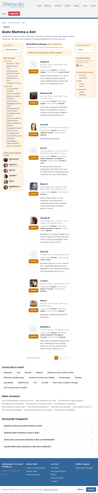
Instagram (15, 471)
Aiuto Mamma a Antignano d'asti (39, 404)
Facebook (5, 471)
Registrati (14, 13)
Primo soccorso (11, 131)
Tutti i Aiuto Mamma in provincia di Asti (18, 400)
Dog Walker (8, 382)
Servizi (93, 6)
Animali (58, 6)
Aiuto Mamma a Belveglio (12, 410)
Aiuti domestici (11, 101)
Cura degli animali (12, 133)
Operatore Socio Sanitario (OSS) (60, 372)
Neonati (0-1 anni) (12, 63)
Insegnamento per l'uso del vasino (13, 109)
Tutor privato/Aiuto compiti (15, 387)
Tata (18, 372)
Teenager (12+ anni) (13, 83)
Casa (85, 6)
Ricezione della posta (13, 136)
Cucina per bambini (13, 93)
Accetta (91, 489)
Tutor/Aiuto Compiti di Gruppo (65, 382)
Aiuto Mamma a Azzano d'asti (13, 407)
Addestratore (23, 382)
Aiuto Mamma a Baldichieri (38, 407)
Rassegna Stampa (58, 471)
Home (39, 6)
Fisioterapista (64, 377)
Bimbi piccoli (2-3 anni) (12, 67)
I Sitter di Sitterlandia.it (35, 468)
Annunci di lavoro (33, 474)
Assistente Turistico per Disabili (41, 377)
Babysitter (8, 372)
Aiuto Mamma (14, 23)
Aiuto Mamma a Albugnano (13, 404)
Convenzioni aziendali (84, 468)
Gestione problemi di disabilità (13, 124)
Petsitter (78, 377)
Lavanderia (10, 138)
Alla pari (28, 372)
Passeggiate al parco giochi (13, 104)
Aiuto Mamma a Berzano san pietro (38, 410)
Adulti (67, 6)
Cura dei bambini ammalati (12, 89)
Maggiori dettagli (51, 489)
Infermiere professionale (14, 377)
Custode (44, 382)
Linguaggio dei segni (13, 128)
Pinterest (5, 474)
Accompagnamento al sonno (13, 114)
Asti (80, 65)
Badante (39, 372)
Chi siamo (55, 468)
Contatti (54, 481)
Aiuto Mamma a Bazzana (61, 407)
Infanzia (47, 6)
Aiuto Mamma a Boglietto (64, 410)
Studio (76, 6)
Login (4, 13)
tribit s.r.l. (8, 466)
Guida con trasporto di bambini (13, 97)
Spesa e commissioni (13, 146)
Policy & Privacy (57, 478)
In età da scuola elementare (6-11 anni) (12, 78)
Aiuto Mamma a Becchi (82, 407)
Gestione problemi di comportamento (13, 119)
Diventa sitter (31, 471)
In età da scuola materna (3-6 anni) (12, 72)
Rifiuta (80, 489)
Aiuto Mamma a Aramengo (64, 404)
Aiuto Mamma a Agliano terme (70, 400)
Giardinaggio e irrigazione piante (12, 142)
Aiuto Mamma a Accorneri (45, 400)
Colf (35, 382)
